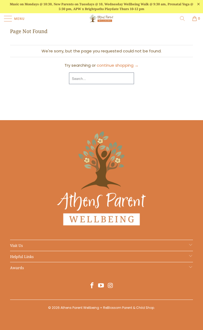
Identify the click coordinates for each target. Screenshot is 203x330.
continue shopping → (118, 65)
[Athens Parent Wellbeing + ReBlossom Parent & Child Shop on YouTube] (101, 286)
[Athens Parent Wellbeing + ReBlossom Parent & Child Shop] (101, 18)
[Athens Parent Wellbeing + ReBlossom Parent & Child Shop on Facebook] (92, 286)
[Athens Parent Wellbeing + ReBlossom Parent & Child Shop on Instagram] (110, 286)
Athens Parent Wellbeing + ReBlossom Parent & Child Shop (107, 307)
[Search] (184, 18)
